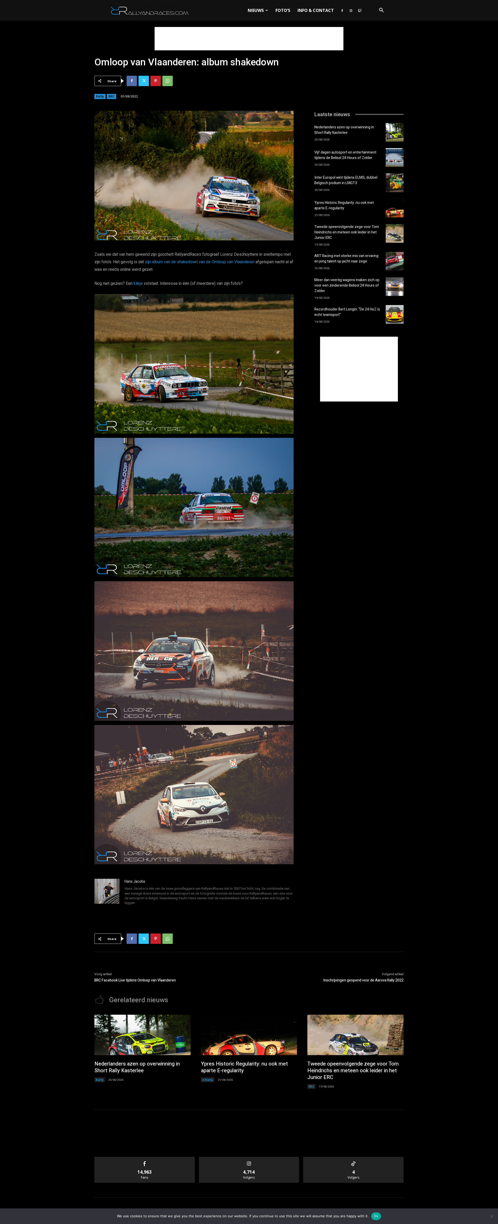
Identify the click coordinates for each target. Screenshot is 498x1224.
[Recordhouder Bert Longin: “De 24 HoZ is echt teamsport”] (395, 314)
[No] (491, 1216)
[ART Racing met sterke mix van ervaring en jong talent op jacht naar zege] (395, 261)
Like (145, 1159)
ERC (311, 1086)
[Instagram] (351, 10)
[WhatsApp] (167, 81)
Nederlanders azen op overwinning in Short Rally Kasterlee (344, 130)
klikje (138, 283)
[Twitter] (144, 81)
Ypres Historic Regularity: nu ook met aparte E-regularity (344, 205)
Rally (100, 96)
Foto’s (282, 10)
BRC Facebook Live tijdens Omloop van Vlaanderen (135, 980)
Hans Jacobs (135, 881)
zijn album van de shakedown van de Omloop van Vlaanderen (199, 262)
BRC (111, 96)
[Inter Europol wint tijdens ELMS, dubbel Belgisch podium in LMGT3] (395, 182)
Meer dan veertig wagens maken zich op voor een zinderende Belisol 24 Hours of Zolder (346, 285)
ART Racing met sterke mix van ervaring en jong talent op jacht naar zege (346, 258)
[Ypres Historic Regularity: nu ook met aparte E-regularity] (395, 208)
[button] (381, 10)
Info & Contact (316, 10)
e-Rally (207, 1080)
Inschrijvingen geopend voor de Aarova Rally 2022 (363, 980)
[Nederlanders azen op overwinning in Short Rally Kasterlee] (395, 132)
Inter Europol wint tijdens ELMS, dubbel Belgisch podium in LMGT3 (345, 180)
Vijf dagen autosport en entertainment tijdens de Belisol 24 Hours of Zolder (345, 155)
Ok (376, 1216)
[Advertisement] (249, 38)
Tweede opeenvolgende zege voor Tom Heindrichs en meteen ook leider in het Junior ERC (346, 232)
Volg (249, 1159)
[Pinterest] (155, 81)
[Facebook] (342, 10)
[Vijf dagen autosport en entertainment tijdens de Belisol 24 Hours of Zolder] (395, 157)
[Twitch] (360, 10)
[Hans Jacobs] (106, 892)
